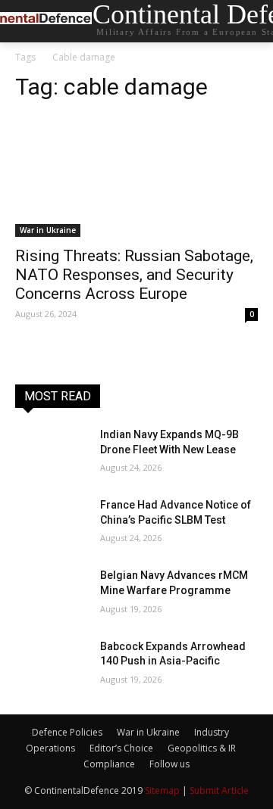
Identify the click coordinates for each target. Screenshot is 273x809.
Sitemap (162, 790)
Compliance (109, 764)
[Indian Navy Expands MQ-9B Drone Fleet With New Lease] (51, 453)
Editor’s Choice (121, 748)
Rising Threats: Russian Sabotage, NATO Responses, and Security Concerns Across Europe (134, 275)
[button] (250, 21)
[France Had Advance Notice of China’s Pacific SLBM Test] (51, 523)
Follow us (169, 764)
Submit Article (219, 790)
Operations (50, 748)
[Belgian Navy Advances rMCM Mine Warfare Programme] (51, 593)
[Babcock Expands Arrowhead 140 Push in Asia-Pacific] (51, 664)
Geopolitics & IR (202, 748)
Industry (211, 732)
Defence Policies (67, 732)
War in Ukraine (48, 230)
